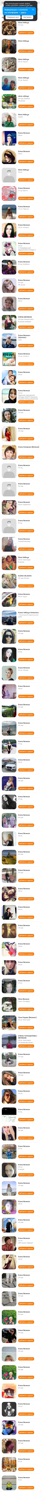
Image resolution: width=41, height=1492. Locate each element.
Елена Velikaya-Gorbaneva (28, 613)
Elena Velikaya (23, 22)
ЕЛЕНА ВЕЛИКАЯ (25, 317)
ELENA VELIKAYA (25, 576)
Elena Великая (23, 999)
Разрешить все (13, 17)
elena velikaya (23, 96)
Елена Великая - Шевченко (24, 336)
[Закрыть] (33, 9)
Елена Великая (24, 133)
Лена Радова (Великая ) (27, 1017)
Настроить (27, 17)
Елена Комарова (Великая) (28, 447)
